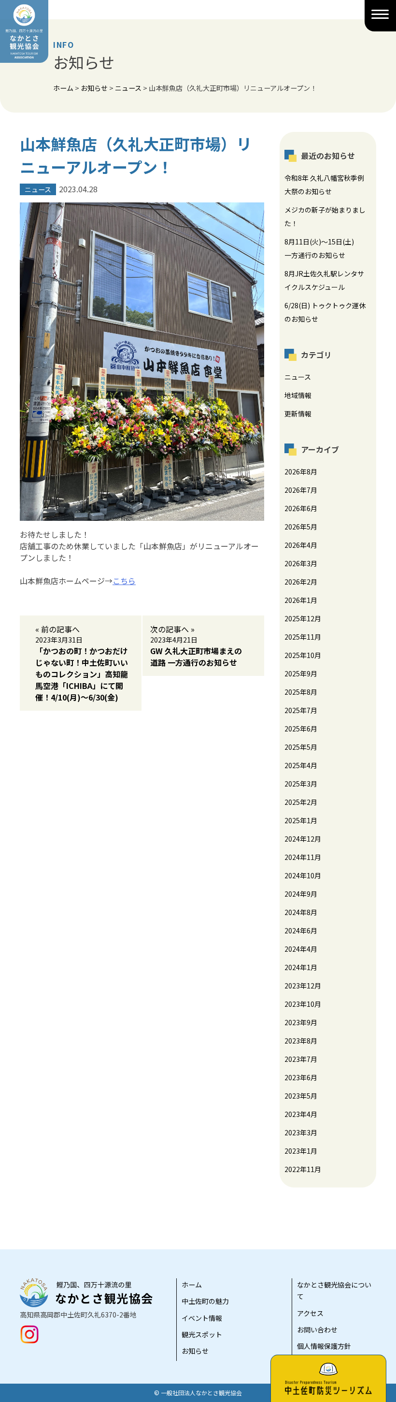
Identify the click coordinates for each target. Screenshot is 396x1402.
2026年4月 (300, 545)
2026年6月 (300, 508)
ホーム (192, 1284)
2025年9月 (300, 673)
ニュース (297, 377)
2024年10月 (302, 875)
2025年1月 (300, 820)
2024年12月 (302, 839)
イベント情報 (202, 1318)
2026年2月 (300, 582)
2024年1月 (300, 967)
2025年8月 (300, 692)
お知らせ (195, 1351)
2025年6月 (300, 728)
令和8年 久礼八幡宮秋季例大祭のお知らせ (324, 184)
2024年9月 (300, 894)
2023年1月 (300, 1151)
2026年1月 (300, 600)
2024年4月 (300, 949)
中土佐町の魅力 (205, 1301)
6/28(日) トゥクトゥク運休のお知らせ (325, 312)
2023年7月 (300, 1059)
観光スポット (202, 1334)
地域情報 (297, 395)
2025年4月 (300, 765)
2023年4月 (300, 1114)
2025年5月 (300, 747)
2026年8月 (300, 471)
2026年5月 (300, 526)
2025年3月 (300, 783)
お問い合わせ (317, 1329)
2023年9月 (300, 1022)
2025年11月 (302, 637)
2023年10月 (302, 1004)
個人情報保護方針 (324, 1346)
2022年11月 (302, 1169)
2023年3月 (300, 1132)
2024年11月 (302, 857)
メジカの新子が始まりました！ (325, 216)
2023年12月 (302, 985)
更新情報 (297, 413)
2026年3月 (300, 563)
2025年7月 (300, 710)
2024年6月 (300, 930)
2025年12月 (302, 618)
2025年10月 (302, 655)
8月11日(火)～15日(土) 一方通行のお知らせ (322, 248)
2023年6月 (300, 1077)
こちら (124, 581)
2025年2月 (300, 802)
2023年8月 (300, 1040)
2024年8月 (300, 912)
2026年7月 (300, 490)
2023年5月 (300, 1096)
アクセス (310, 1313)
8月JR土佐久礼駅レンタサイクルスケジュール (324, 280)
